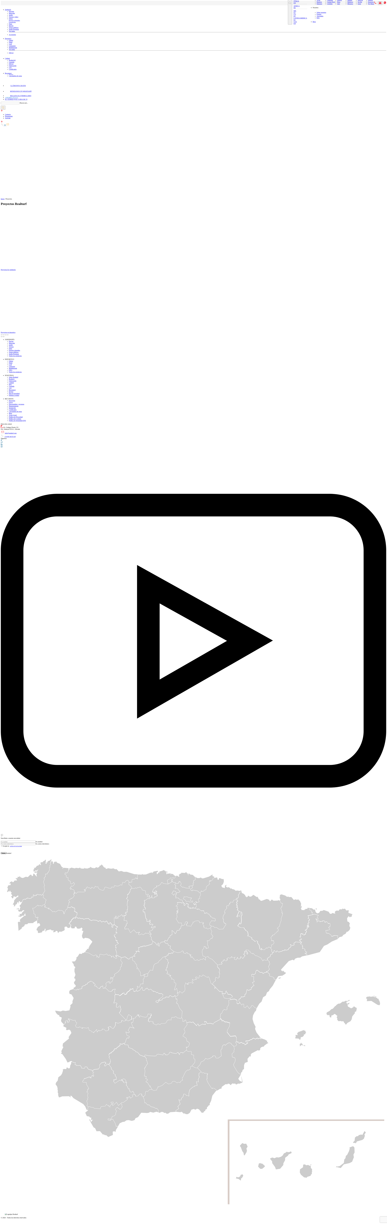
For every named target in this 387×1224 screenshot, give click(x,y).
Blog (314, 22)
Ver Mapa (371, 4)
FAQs (11, 402)
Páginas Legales (14, 395)
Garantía (11, 62)
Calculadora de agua (15, 76)
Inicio (2, 199)
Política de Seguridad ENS (17, 420)
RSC (318, 18)
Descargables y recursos (16, 404)
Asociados (320, 16)
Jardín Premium (14, 29)
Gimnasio (12, 366)
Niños (11, 19)
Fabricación (12, 66)
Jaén (338, 4)
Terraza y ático (13, 17)
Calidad (7, 58)
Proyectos (12, 400)
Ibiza (338, 2)
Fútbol (11, 40)
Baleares (319, 4)
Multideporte (13, 48)
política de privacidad (16, 846)
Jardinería (8, 9)
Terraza (11, 347)
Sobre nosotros (321, 12)
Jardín (11, 15)
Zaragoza (371, 2)
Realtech (11, 379)
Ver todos (12, 31)
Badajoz (319, 2)
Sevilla (360, 2)
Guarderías (12, 22)
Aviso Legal (13, 415)
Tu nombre (39, 842)
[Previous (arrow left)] (1, 336)
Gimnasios (12, 46)
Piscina (11, 341)
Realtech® (12, 60)
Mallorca (350, 2)
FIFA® (11, 53)
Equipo (319, 14)
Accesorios (12, 34)
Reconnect (8, 73)
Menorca (350, 4)
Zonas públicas (13, 27)
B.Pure (11, 392)
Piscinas (11, 11)
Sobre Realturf (13, 377)
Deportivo (8, 38)
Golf (10, 44)
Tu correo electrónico (42, 844)
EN (295, 3)
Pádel (10, 42)
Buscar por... (24, 103)
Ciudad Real (331, 2)
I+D (10, 67)
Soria (359, 4)
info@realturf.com (11, 433)
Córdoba (329, 4)
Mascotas (12, 13)
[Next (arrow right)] (3, 336)
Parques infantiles (14, 20)
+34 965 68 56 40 (10, 436)
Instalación (12, 408)
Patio (10, 24)
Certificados (13, 69)
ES (294, 13)
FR (295, 8)
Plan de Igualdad (14, 393)
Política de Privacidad (16, 417)
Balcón (11, 26)
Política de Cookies (15, 419)
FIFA (10, 370)
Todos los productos (15, 356)
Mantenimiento (13, 406)
